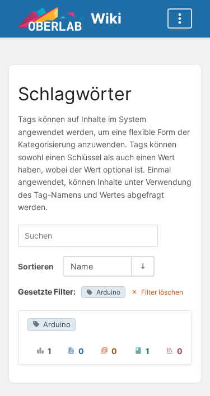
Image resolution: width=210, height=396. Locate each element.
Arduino (108, 292)
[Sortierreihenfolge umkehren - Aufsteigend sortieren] (142, 266)
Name (82, 266)
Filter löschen (162, 292)
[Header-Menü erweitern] (179, 18)
